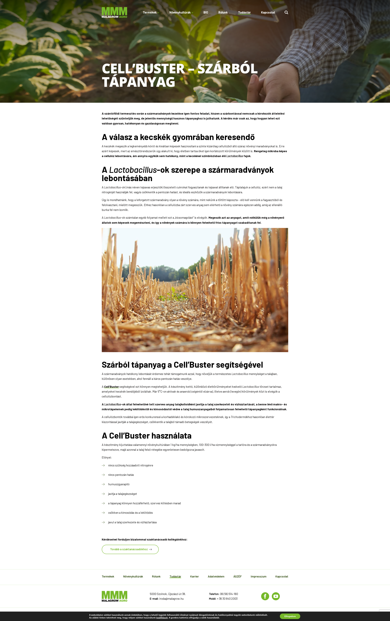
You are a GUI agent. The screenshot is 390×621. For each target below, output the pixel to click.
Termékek (108, 576)
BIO (206, 12)
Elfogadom (290, 616)
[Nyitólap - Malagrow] (114, 12)
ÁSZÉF (237, 576)
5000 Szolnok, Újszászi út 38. (168, 594)
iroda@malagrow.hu (171, 598)
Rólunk (223, 12)
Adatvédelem (216, 576)
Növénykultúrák (133, 576)
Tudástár (244, 12)
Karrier (194, 576)
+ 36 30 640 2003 (227, 598)
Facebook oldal (265, 596)
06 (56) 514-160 (229, 594)
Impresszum (258, 576)
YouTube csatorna (276, 596)
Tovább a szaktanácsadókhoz (129, 549)
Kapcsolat (268, 12)
